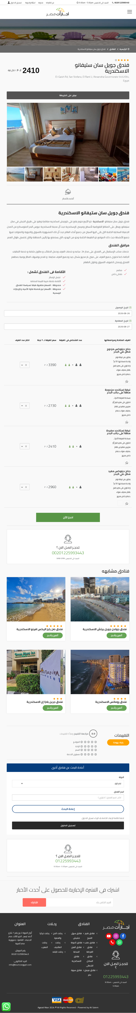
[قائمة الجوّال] (129, 12)
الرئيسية (123, 49)
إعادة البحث (68, 809)
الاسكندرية (98, 221)
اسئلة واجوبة (30, 2)
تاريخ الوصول (122, 307)
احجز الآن (68, 517)
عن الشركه (50, 2)
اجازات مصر (57, 12)
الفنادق (112, 49)
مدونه (40, 2)
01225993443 (68, 861)
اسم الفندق (119, 792)
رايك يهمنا (118, 742)
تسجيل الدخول (16, 2)
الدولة (121, 777)
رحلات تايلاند (57, 952)
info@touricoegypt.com (20, 965)
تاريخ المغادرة (122, 321)
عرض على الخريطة (68, 95)
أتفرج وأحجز (116, 635)
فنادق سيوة (76, 970)
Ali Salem (94, 1007)
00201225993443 (68, 553)
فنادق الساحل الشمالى (89, 961)
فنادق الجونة (76, 943)
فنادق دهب (89, 943)
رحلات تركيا (44, 933)
